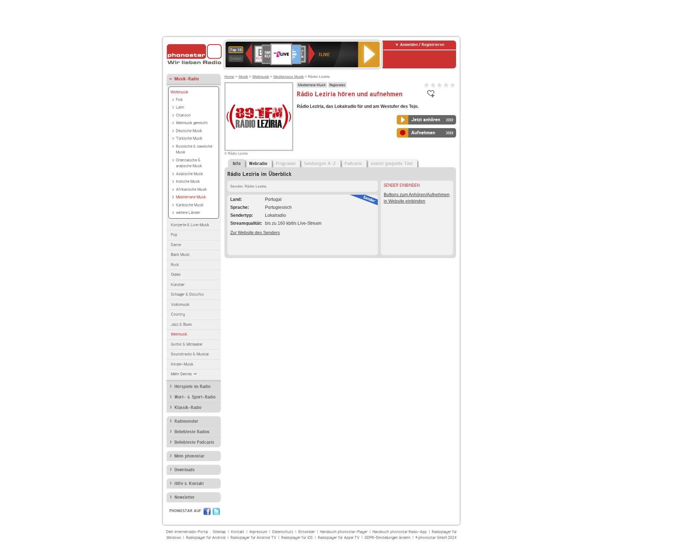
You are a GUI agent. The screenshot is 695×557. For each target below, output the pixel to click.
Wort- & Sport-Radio (194, 397)
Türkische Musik (189, 138)
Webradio (258, 163)
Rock (175, 264)
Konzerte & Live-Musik (190, 225)
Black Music (180, 254)
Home (229, 77)
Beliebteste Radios (192, 431)
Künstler (178, 284)
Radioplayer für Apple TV (338, 537)
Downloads (184, 469)
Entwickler (306, 531)
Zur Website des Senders (255, 232)
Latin (180, 107)
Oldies (176, 274)
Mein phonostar (189, 456)
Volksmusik (180, 304)
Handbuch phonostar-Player (343, 531)
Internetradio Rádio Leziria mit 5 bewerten (453, 85)
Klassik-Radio (187, 407)
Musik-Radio (186, 78)
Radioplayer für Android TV (253, 537)
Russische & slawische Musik (194, 149)
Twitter (216, 511)
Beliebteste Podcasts (194, 442)
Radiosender (186, 421)
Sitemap (219, 531)
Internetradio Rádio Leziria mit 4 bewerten (446, 85)
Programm (285, 163)
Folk (179, 99)
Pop (174, 234)
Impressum (258, 531)
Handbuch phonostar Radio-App (399, 531)
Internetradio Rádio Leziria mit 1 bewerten (427, 85)
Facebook (207, 511)
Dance (176, 244)
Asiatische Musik (189, 174)
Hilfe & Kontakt (189, 483)
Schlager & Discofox (187, 294)
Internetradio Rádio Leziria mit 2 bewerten (433, 85)
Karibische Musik (189, 205)
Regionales (337, 85)
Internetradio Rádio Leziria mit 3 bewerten (440, 85)
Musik (243, 77)
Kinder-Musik (182, 364)
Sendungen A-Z (320, 163)
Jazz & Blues (181, 324)
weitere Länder (188, 212)
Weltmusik (179, 92)
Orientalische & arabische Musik (189, 163)
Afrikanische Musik (191, 189)
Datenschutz (282, 531)
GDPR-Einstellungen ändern (387, 537)
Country (178, 314)
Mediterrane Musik (191, 197)
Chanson (183, 115)
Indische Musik (188, 181)
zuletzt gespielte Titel (392, 163)
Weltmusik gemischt (192, 123)
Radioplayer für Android (206, 537)
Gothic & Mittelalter (187, 344)
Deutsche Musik (189, 130)
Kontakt (237, 531)
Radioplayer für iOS (297, 537)
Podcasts (353, 163)
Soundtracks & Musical (189, 354)
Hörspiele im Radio (192, 386)
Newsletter (184, 497)
